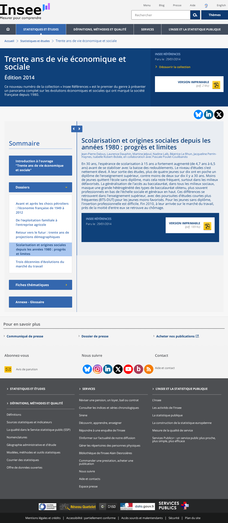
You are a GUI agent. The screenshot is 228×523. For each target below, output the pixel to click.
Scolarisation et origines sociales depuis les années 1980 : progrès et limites (41, 249)
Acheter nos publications (175, 336)
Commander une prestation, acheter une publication (106, 462)
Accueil (9, 41)
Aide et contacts (89, 479)
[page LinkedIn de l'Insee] (107, 369)
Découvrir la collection (174, 67)
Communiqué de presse (25, 336)
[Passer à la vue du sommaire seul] (79, 128)
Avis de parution (27, 369)
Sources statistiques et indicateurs (29, 422)
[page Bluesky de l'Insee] (87, 369)
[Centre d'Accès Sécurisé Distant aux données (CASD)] (108, 510)
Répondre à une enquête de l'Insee (102, 430)
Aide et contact (165, 368)
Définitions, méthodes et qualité (99, 29)
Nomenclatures (17, 437)
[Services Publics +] (173, 510)
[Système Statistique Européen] (48, 510)
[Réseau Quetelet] (78, 510)
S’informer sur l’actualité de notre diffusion (107, 438)
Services (147, 29)
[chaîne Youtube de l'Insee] (128, 369)
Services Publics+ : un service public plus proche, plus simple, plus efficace (184, 439)
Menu (147, 5)
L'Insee (156, 400)
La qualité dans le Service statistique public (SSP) (38, 430)
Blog (162, 5)
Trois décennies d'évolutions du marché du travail (40, 264)
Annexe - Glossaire (30, 302)
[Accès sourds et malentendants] (206, 7)
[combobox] (179, 15)
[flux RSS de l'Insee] (148, 369)
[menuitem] (8, 29)
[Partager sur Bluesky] (198, 114)
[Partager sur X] (219, 114)
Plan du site (192, 518)
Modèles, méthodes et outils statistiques (33, 452)
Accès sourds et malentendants (142, 518)
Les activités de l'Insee (166, 408)
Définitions (14, 415)
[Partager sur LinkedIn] (208, 114)
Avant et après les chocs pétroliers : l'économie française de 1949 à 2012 (42, 207)
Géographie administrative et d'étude (31, 445)
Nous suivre (87, 471)
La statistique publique (167, 415)
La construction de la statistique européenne (182, 423)
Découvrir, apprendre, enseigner (100, 423)
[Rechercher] (195, 15)
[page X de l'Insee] (118, 369)
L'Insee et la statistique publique (195, 29)
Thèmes (215, 15)
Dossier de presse (94, 336)
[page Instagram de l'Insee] (97, 369)
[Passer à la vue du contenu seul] (74, 128)
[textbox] (160, 15)
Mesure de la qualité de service (172, 430)
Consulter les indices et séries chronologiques (109, 408)
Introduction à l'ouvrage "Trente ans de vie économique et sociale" (39, 165)
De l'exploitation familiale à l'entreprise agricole (36, 222)
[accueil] (8, 29)
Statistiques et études (41, 29)
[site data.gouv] (138, 510)
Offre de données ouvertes (24, 467)
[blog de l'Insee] (138, 369)
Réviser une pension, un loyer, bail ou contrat (109, 400)
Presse (177, 5)
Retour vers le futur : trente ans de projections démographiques (42, 234)
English (221, 5)
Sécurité (174, 518)
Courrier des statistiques (23, 460)
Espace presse (88, 486)
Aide (192, 5)
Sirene (83, 415)
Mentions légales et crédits (43, 518)
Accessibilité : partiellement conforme (91, 518)
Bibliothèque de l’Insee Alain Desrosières (105, 453)
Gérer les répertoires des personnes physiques (109, 445)
